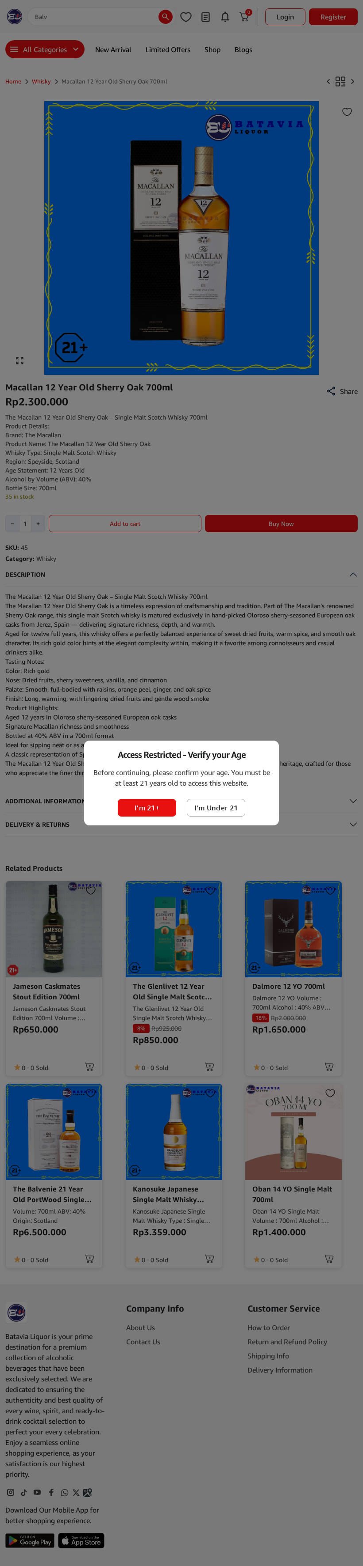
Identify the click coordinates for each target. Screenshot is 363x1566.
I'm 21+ (147, 807)
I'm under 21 (216, 807)
